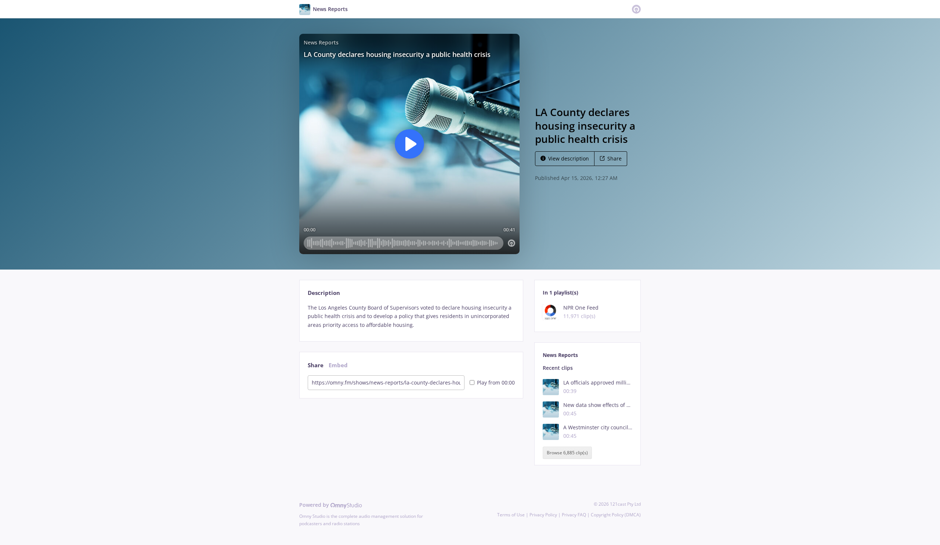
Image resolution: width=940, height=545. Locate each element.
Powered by (314, 504)
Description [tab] (324, 293)
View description (568, 158)
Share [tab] (315, 365)
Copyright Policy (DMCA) (616, 515)
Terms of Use (511, 515)
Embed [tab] (338, 365)
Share (614, 158)
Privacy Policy (543, 515)
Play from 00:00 (496, 382)
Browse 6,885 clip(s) (567, 453)
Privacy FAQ (574, 515)
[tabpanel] (411, 316)
